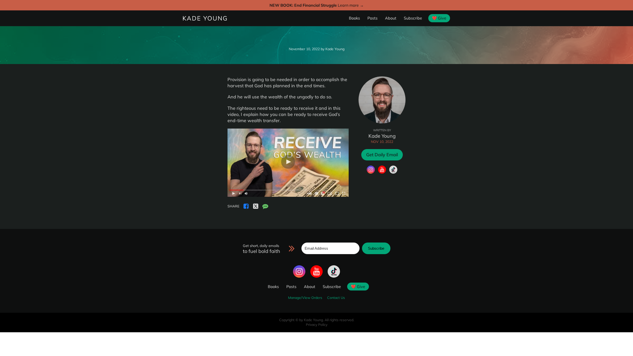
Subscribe (413, 18)
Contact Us (336, 297)
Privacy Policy (316, 324)
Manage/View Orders (305, 297)
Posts (372, 18)
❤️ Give (439, 18)
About (390, 18)
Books (354, 18)
